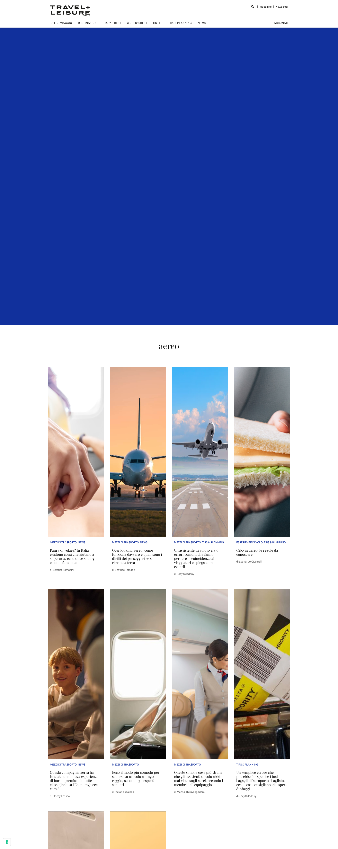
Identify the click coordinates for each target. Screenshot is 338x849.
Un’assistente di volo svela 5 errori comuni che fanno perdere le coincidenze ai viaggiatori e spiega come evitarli (196, 558)
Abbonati (281, 22)
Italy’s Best (112, 22)
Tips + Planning (180, 22)
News (202, 22)
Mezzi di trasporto (63, 542)
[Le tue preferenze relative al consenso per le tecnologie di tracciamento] (7, 842)
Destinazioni (88, 22)
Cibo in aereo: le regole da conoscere (257, 552)
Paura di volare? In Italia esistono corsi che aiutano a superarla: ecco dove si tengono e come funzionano (75, 556)
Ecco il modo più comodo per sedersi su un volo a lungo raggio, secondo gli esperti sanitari (135, 778)
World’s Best (137, 22)
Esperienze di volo (249, 542)
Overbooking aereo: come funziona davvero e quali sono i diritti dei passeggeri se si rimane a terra (137, 556)
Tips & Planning (213, 542)
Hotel (158, 22)
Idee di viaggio (61, 22)
